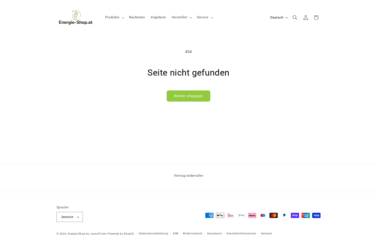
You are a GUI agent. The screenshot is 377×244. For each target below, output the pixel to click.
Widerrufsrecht (192, 233)
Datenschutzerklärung (153, 233)
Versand (266, 233)
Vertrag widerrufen (188, 176)
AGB (175, 233)
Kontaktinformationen (241, 233)
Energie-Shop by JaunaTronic (87, 233)
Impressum (214, 233)
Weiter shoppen (188, 96)
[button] (114, 17)
